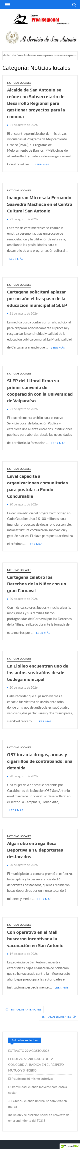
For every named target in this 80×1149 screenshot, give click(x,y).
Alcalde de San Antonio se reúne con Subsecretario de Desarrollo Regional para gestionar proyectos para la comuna (36, 103)
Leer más (42, 164)
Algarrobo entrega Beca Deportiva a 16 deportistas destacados (35, 850)
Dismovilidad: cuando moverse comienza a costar (37, 1089)
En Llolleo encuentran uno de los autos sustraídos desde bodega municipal (37, 672)
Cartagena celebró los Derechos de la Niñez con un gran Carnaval (36, 583)
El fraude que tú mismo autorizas (30, 1078)
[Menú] (6, 4)
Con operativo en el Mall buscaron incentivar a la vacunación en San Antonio (35, 938)
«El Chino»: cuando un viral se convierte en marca (37, 1103)
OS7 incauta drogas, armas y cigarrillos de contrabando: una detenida (39, 761)
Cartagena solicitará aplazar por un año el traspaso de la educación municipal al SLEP (37, 298)
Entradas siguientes (56, 1016)
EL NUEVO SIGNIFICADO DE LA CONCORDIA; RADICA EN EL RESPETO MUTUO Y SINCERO (36, 1064)
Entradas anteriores (25, 1009)
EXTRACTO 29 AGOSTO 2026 (28, 1050)
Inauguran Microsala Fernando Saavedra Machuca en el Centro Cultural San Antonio (39, 204)
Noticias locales (19, 82)
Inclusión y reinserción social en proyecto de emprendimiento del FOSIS (38, 1117)
